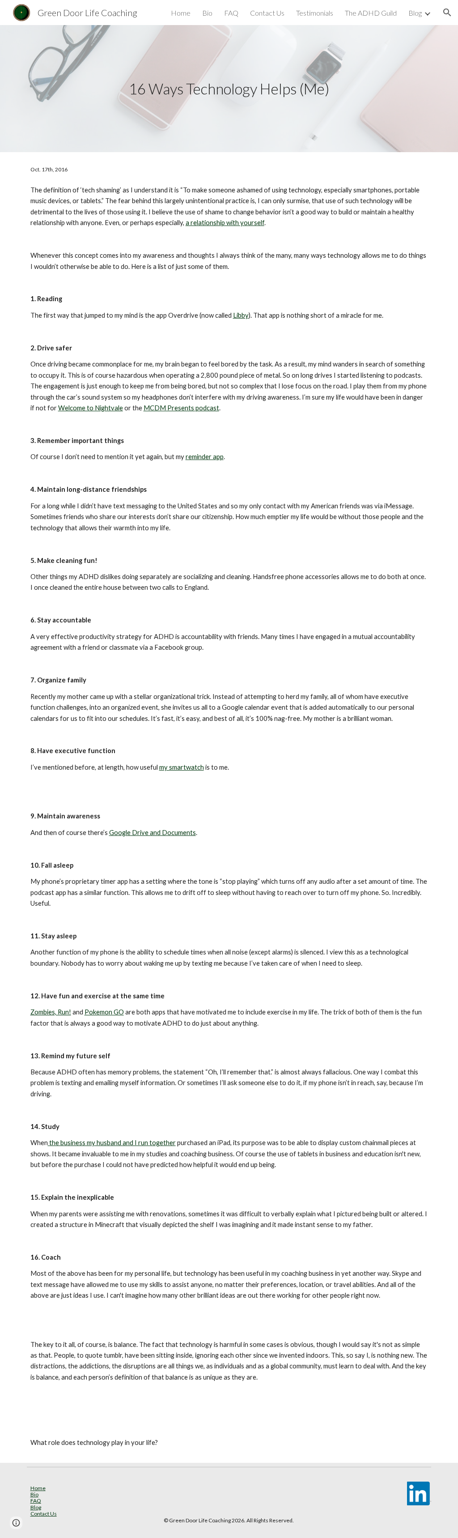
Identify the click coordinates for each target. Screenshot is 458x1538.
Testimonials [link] (314, 13)
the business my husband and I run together (112, 1142)
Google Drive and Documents (152, 832)
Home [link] (181, 13)
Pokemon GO (104, 1012)
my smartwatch (181, 767)
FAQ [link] (231, 13)
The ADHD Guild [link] (371, 13)
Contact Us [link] (267, 13)
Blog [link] (415, 13)
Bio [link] (207, 13)
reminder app (205, 456)
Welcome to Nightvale (90, 408)
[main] (229, 89)
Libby (241, 315)
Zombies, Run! (50, 1012)
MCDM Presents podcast (181, 408)
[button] (447, 12)
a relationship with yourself (225, 222)
